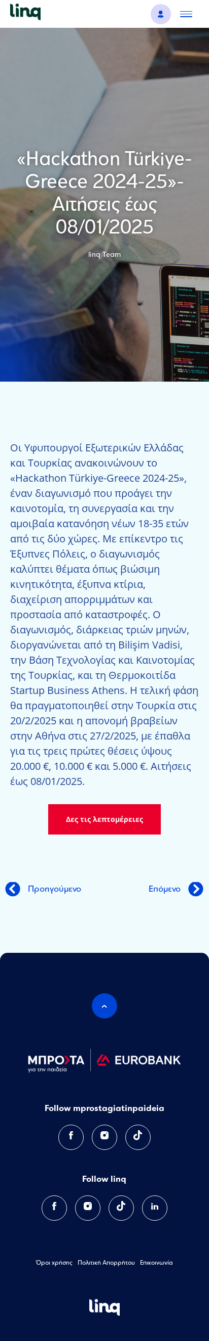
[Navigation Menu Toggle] (186, 14)
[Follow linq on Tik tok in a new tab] (121, 1208)
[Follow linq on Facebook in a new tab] (54, 1208)
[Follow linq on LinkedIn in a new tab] (154, 1208)
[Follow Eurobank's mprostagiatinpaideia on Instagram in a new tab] (104, 1137)
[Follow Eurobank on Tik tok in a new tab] (138, 1137)
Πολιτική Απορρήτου (106, 1263)
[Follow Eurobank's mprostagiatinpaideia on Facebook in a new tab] (71, 1137)
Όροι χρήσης (54, 1263)
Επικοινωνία (156, 1263)
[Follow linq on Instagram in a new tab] (87, 1208)
